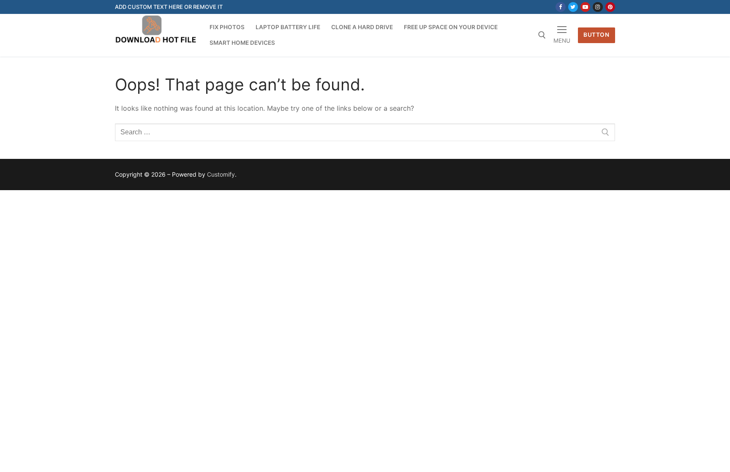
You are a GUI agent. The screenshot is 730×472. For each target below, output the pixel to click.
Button (596, 34)
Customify (221, 174)
